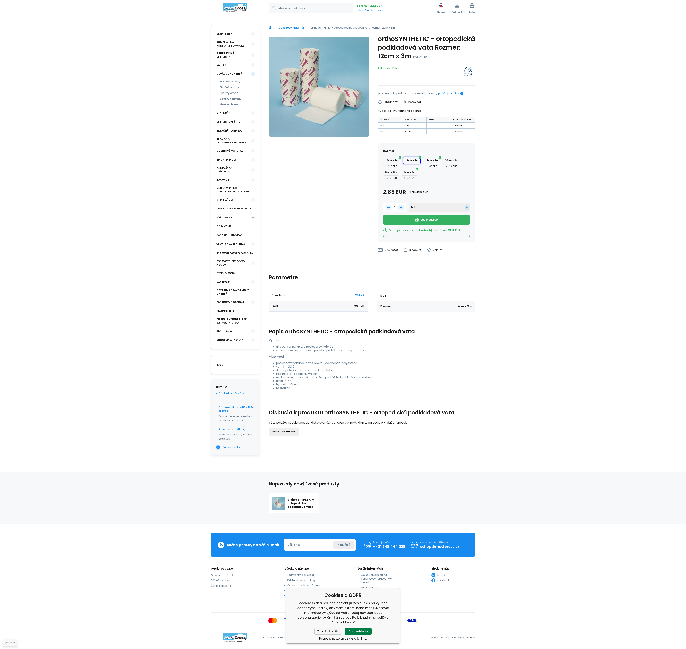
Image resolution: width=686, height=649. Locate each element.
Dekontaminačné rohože (233, 208)
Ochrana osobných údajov (303, 585)
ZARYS (359, 295)
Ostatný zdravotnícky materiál (232, 292)
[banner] (235, 8)
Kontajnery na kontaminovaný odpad (232, 189)
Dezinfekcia (224, 34)
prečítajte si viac (448, 93)
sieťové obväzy (229, 104)
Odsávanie (223, 226)
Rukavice (222, 179)
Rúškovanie (224, 217)
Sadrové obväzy (230, 99)
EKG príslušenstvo (229, 235)
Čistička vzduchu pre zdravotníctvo (231, 321)
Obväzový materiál (291, 27)
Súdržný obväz (229, 93)
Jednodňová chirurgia (225, 55)
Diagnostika (225, 311)
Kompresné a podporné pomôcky (230, 43)
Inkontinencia (226, 159)
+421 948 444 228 (369, 6)
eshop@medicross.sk (369, 10)
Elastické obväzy (230, 81)
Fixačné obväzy (229, 87)
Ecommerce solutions (445, 637)
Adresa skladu (369, 587)
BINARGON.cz (467, 637)
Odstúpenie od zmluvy (301, 580)
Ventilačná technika (230, 244)
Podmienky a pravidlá (300, 575)
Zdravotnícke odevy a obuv (230, 263)
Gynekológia (225, 273)
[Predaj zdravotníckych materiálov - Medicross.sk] (270, 27)
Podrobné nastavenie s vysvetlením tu (343, 638)
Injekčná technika (229, 130)
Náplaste (222, 65)
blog (219, 365)
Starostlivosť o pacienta (234, 253)
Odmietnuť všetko (328, 631)
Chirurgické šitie (228, 122)
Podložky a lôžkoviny (224, 169)
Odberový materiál (229, 150)
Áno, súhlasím (358, 631)
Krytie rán (223, 113)
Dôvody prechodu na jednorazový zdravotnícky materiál (376, 578)
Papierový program (230, 302)
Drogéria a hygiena (229, 340)
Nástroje (223, 282)
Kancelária (224, 331)
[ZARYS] (468, 71)
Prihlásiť (343, 544)
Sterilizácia (224, 199)
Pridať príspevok (283, 431)
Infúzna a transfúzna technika (231, 140)
